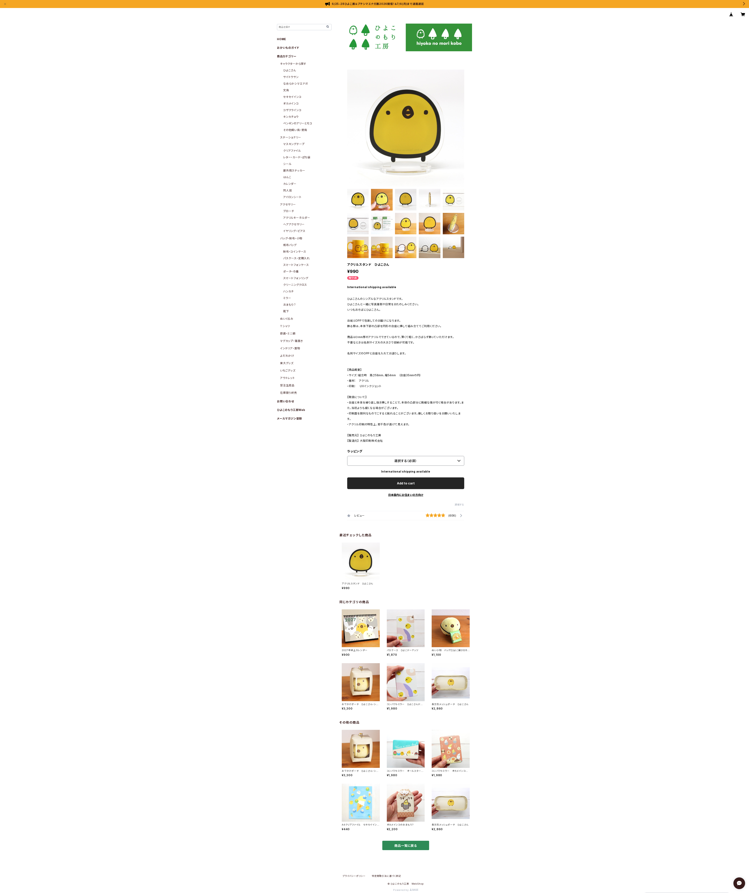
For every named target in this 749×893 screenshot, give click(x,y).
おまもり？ (289, 304)
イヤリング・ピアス (294, 231)
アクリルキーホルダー (296, 217)
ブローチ (288, 211)
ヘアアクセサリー (293, 224)
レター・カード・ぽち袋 (296, 157)
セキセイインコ (292, 96)
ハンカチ (288, 291)
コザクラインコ (292, 110)
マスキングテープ (293, 144)
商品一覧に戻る (405, 846)
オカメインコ (291, 103)
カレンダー (289, 183)
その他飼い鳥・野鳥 (295, 130)
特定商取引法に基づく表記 (386, 875)
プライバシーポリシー (354, 875)
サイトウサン (291, 77)
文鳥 (286, 90)
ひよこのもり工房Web (291, 410)
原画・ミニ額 (288, 333)
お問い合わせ (285, 401)
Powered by (401, 890)
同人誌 (287, 190)
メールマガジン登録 (289, 418)
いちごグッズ (288, 370)
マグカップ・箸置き (291, 341)
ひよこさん (289, 70)
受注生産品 (287, 385)
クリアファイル (292, 150)
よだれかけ (287, 355)
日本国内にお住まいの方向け (405, 495)
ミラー (287, 298)
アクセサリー (288, 204)
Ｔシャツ (285, 326)
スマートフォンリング (295, 278)
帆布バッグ (290, 245)
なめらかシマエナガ (295, 83)
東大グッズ (287, 363)
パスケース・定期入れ (296, 258)
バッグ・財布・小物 (291, 238)
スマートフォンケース (296, 264)
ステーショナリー (290, 137)
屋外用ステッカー (294, 170)
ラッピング (354, 451)
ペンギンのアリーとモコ (297, 123)
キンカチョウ (291, 116)
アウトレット (287, 378)
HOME (281, 39)
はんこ (287, 177)
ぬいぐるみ (286, 318)
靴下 (286, 311)
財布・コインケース (294, 251)
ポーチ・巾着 (291, 271)
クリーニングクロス (295, 284)
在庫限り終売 (288, 392)
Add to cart (406, 483)
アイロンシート (292, 197)
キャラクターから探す (293, 63)
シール (287, 164)
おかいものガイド (288, 47)
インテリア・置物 (290, 348)
